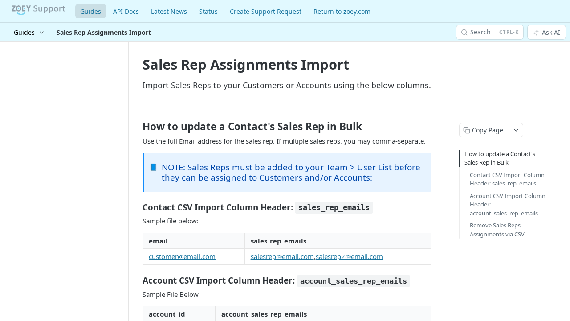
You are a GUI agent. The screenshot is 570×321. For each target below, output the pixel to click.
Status (208, 11)
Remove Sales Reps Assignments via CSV (497, 229)
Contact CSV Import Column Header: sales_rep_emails (507, 179)
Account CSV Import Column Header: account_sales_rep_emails (508, 204)
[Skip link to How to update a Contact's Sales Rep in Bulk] (136, 126)
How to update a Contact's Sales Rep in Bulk (499, 158)
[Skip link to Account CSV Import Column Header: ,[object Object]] (136, 280)
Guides (90, 11)
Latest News (169, 11)
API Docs (126, 11)
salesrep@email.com (282, 256)
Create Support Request (265, 11)
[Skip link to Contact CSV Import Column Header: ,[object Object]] (136, 207)
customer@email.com (182, 256)
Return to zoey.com (342, 11)
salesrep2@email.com (349, 256)
